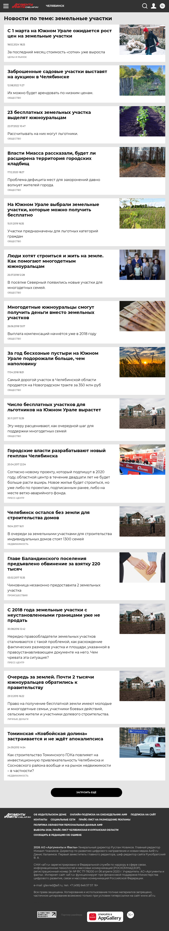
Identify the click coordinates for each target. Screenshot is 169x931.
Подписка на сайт (143, 814)
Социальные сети (63, 819)
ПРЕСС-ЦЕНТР (15, 498)
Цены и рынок (17, 57)
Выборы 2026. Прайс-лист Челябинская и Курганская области (76, 830)
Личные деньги (17, 719)
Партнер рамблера (71, 914)
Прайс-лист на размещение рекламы (104, 819)
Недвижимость (17, 544)
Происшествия (17, 595)
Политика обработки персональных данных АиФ (68, 825)
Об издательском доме (50, 814)
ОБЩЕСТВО (14, 98)
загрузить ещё (86, 792)
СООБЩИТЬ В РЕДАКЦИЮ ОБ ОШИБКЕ (58, 835)
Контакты (40, 819)
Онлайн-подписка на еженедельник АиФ (98, 814)
